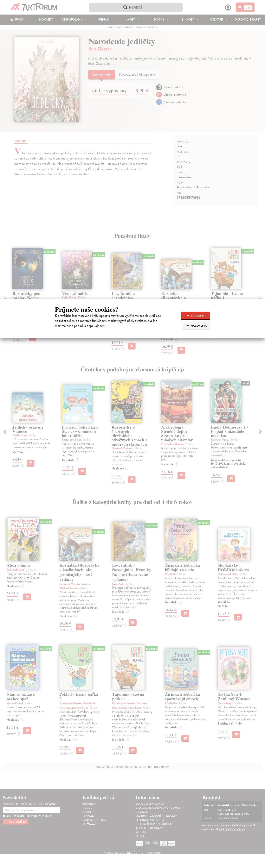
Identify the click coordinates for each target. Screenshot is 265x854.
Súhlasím (197, 316)
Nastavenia (198, 326)
